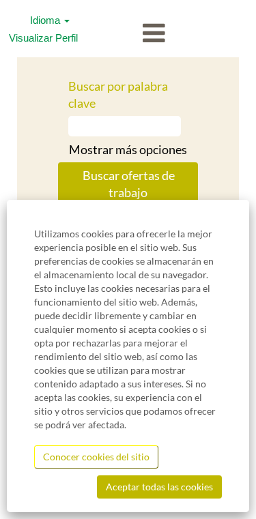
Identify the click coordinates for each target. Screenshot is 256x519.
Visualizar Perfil (43, 38)
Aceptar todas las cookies (159, 486)
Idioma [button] (46, 20)
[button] (128, 34)
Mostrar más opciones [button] (128, 149)
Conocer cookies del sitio (96, 456)
